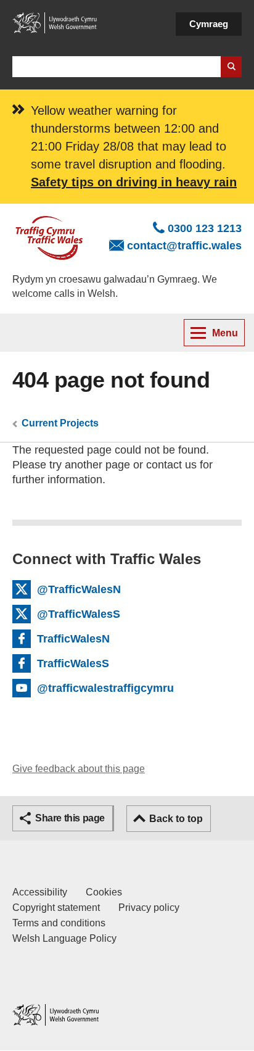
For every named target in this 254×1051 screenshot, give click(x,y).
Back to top (176, 818)
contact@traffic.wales (184, 245)
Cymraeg (208, 24)
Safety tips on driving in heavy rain (134, 182)
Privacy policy (148, 907)
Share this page (70, 818)
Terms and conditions (58, 923)
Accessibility (39, 892)
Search (231, 66)
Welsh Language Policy (64, 938)
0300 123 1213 (205, 228)
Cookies (104, 892)
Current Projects (60, 423)
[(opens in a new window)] (55, 22)
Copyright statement (56, 907)
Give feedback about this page (78, 768)
